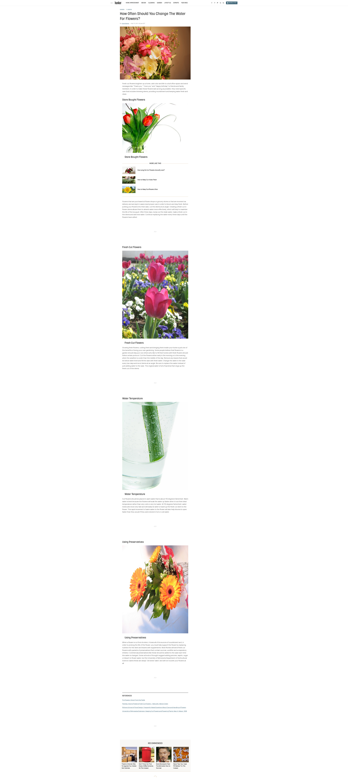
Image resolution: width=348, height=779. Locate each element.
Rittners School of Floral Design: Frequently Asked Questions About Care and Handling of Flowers (154, 707)
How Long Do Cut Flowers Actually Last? (151, 170)
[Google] (220, 3)
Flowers (129, 9)
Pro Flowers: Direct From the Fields (133, 700)
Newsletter (232, 3)
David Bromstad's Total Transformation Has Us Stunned (163, 766)
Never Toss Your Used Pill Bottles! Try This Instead (180, 766)
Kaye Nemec (125, 23)
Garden (159, 3)
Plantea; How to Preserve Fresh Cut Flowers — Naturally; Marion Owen (145, 704)
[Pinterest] (215, 3)
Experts (176, 3)
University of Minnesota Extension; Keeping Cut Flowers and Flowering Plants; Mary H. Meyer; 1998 (154, 711)
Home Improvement (132, 3)
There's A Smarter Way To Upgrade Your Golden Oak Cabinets (129, 766)
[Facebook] (212, 3)
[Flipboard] (217, 3)
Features (184, 3)
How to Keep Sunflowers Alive (147, 189)
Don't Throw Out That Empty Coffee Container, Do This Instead (146, 766)
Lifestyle (167, 3)
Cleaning (151, 3)
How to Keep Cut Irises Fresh (147, 180)
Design (143, 3)
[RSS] (223, 3)
